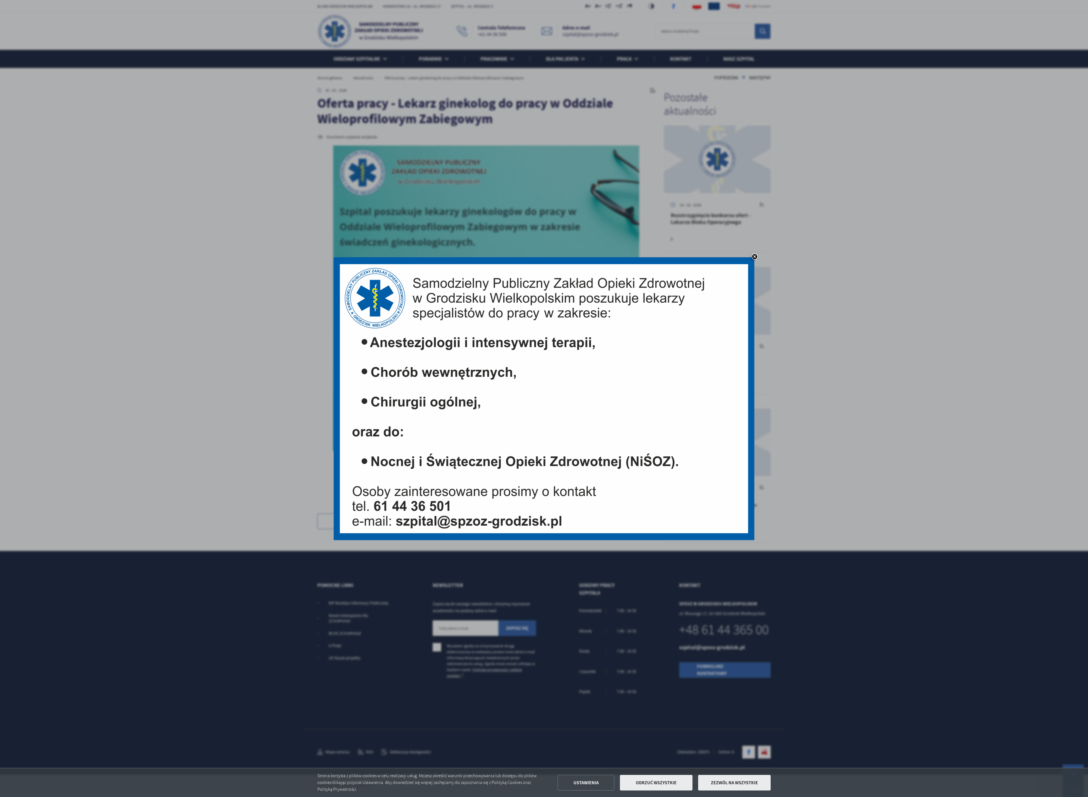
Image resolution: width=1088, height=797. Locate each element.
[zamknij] (754, 257)
